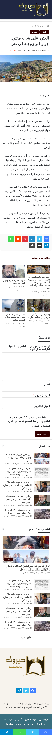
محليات (34, 32)
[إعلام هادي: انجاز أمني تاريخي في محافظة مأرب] (38, 305)
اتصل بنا (10, 724)
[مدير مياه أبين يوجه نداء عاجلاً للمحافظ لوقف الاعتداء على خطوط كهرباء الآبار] (42, 486)
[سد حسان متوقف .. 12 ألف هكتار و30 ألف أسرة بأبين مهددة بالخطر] (42, 514)
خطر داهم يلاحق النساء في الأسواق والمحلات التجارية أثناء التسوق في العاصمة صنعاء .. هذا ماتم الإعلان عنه (39, 282)
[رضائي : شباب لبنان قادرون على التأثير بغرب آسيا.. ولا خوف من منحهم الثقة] (42, 500)
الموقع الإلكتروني (41, 406)
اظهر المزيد (26, 637)
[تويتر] (39, 239)
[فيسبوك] (46, 239)
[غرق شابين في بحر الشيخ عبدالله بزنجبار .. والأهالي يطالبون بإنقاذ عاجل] (42, 458)
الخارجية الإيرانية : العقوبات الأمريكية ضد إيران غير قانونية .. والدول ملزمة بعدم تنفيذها (18, 471)
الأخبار (33, 25)
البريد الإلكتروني (41, 395)
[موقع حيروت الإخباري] (34, 9)
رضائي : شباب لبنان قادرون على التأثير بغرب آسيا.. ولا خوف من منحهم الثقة (18, 499)
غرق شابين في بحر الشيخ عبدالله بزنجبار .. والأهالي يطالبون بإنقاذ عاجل (18, 457)
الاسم (46, 384)
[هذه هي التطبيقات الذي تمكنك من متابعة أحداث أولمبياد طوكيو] (13, 305)
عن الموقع (41, 724)
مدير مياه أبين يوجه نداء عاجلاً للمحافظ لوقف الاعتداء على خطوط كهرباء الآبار (17, 485)
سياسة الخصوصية (24, 724)
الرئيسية (42, 25)
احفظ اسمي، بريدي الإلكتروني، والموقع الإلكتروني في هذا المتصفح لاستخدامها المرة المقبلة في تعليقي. (29, 421)
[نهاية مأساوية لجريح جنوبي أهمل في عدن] (13, 271)
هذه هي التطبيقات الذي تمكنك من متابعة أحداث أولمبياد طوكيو (15, 317)
